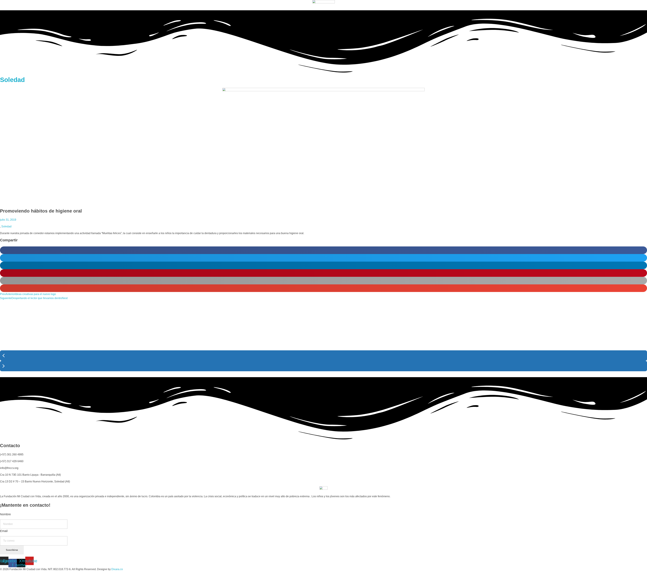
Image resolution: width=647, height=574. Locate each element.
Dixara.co (117, 569)
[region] (323, 338)
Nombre (5, 514)
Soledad (12, 79)
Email (4, 531)
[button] (323, 250)
